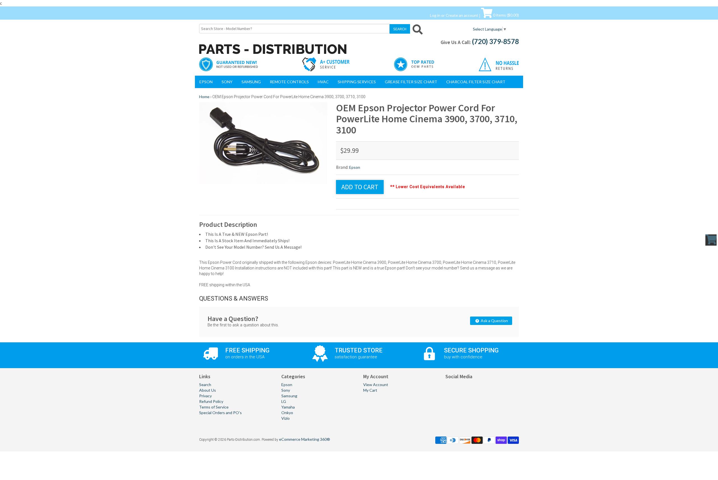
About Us (207, 390)
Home (204, 96)
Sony (227, 81)
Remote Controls (289, 81)
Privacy (205, 395)
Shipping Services (357, 81)
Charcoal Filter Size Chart (475, 81)
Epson (206, 81)
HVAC (323, 81)
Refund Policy (211, 401)
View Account (375, 384)
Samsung (251, 81)
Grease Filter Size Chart (411, 81)
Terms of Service (214, 407)
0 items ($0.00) (505, 15)
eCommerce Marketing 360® (304, 439)
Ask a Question (494, 320)
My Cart (370, 390)
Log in (435, 15)
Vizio (285, 418)
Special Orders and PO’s (220, 412)
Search (205, 384)
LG (283, 401)
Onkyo (287, 412)
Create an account (462, 15)
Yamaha (288, 407)
